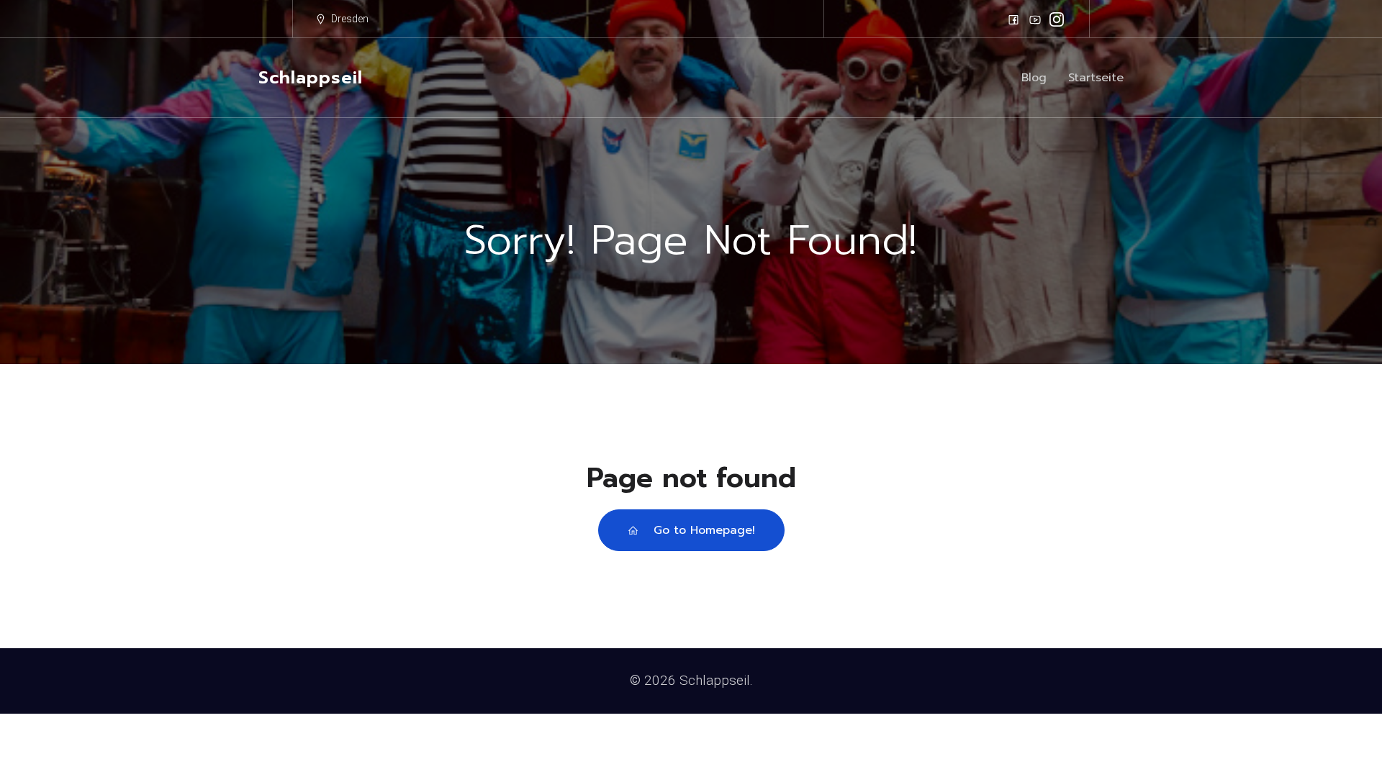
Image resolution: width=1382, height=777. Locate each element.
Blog (1034, 77)
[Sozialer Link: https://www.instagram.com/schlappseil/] (1056, 19)
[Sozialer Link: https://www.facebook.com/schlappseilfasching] (1013, 19)
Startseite (1096, 77)
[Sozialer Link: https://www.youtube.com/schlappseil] (1035, 19)
